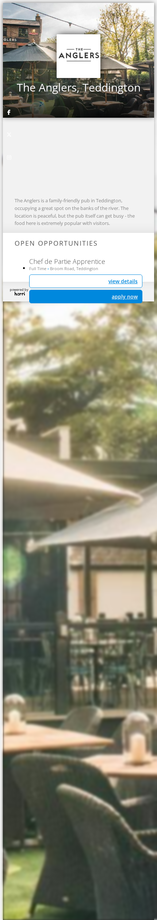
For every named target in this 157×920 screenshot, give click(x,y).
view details (123, 281)
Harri (20, 294)
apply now (125, 296)
